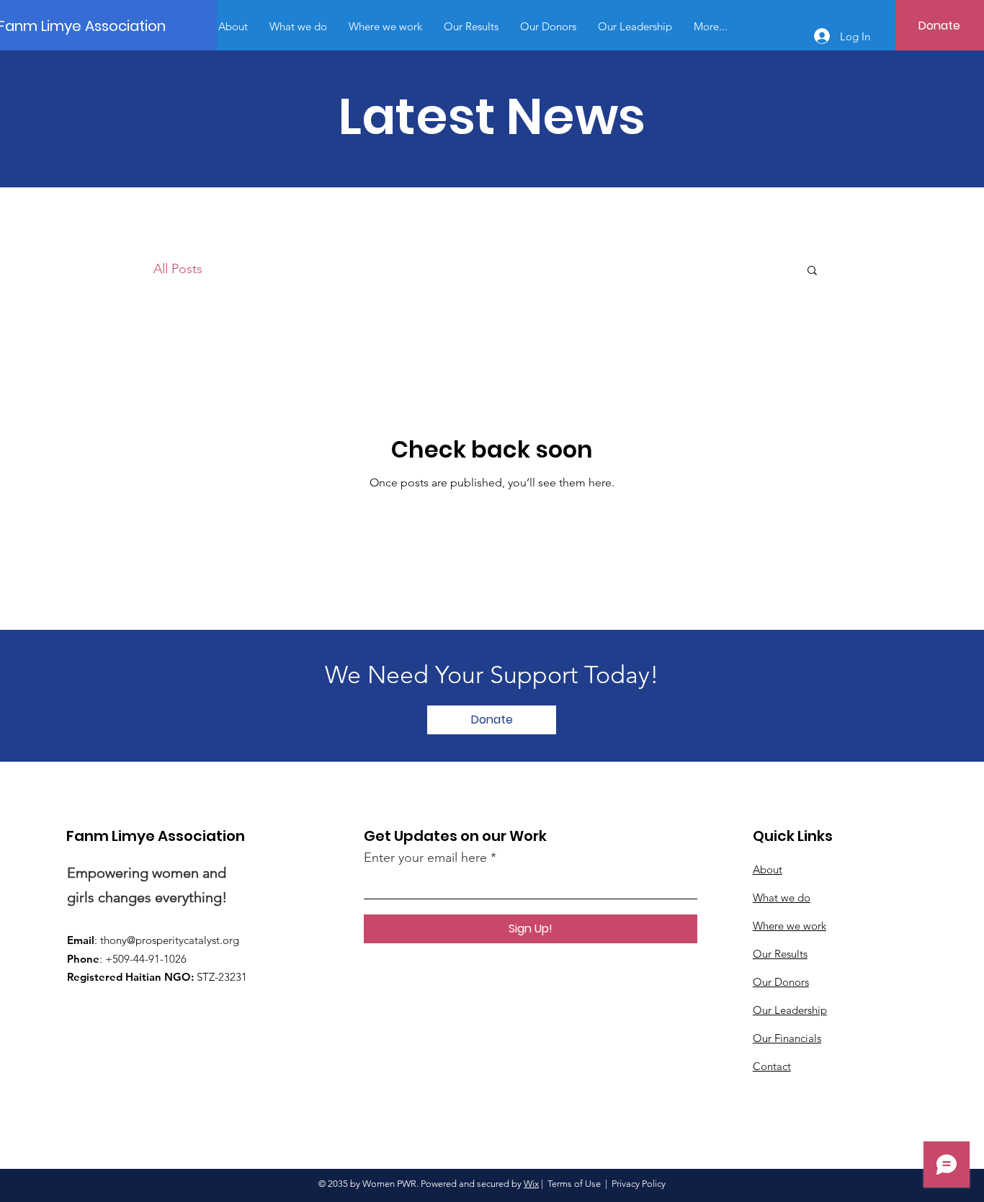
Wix (531, 1183)
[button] (812, 271)
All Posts (177, 269)
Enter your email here (425, 857)
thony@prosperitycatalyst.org (169, 940)
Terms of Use (574, 1183)
